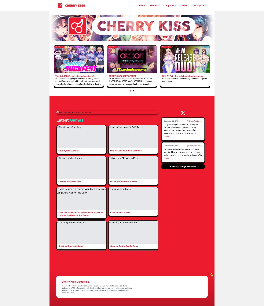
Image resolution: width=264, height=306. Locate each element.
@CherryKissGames (194, 121)
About (141, 5)
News (184, 5)
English (200, 5)
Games (154, 5)
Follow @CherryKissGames (183, 166)
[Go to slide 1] (130, 90)
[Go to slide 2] (133, 90)
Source (166, 136)
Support (169, 5)
